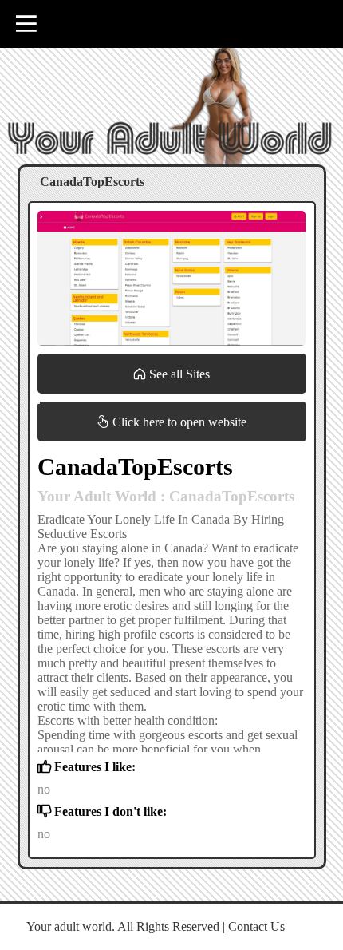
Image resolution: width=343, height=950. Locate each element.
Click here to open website (177, 422)
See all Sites (178, 374)
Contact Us (256, 926)
